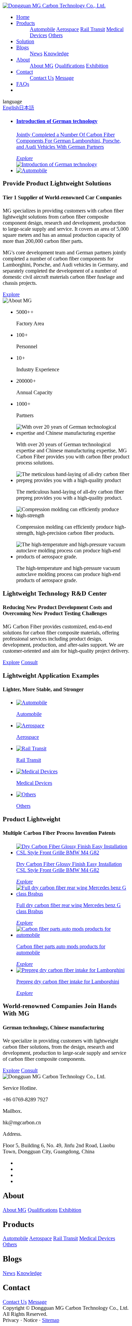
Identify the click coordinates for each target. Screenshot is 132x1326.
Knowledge (56, 53)
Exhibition (97, 66)
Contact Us (42, 78)
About (23, 59)
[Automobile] (31, 170)
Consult (29, 662)
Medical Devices (97, 1238)
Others (55, 35)
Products (25, 23)
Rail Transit (92, 29)
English (11, 107)
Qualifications (70, 66)
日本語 (26, 107)
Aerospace (67, 29)
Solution (25, 41)
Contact (24, 72)
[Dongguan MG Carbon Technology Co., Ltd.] (54, 5)
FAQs (22, 84)
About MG (41, 66)
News (36, 53)
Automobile (42, 29)
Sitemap (50, 1320)
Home (22, 17)
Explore (11, 294)
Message (64, 78)
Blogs (22, 47)
